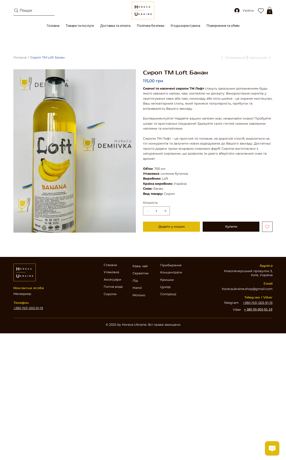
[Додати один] (165, 210)
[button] (270, 10)
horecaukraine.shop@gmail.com (247, 289)
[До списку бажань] (267, 227)
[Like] (260, 10)
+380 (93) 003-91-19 (28, 308)
